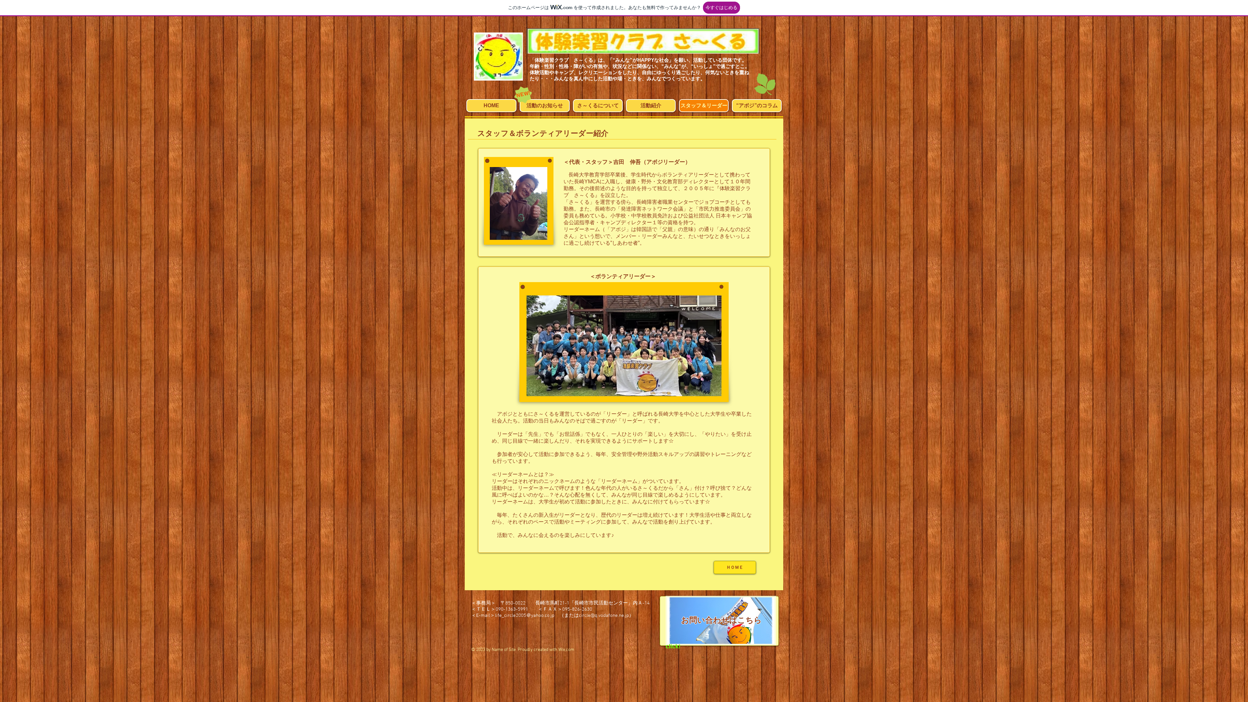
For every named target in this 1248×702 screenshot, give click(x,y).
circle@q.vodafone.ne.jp (604, 615)
